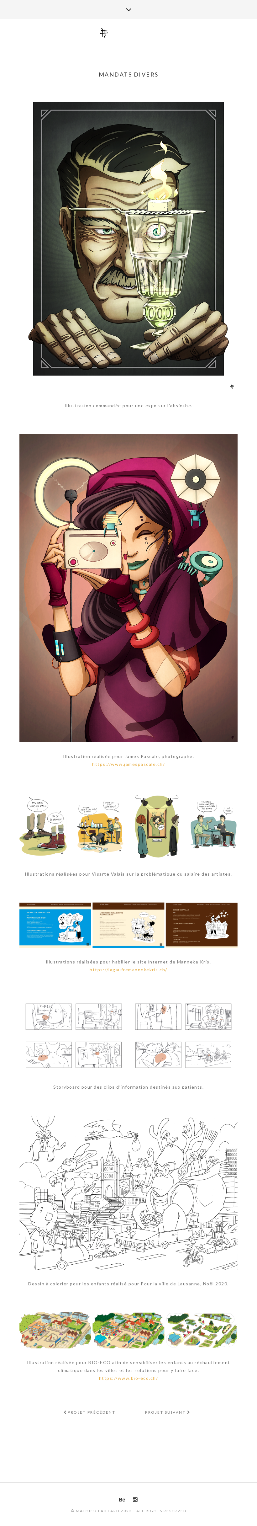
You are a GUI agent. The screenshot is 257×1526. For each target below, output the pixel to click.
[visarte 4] (43, 826)
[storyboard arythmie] (183, 1016)
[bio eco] (128, 1330)
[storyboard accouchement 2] (73, 1016)
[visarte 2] (157, 826)
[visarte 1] (213, 826)
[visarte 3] (100, 826)
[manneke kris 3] (55, 925)
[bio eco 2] (55, 1330)
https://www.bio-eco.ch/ (128, 1378)
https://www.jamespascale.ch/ (128, 764)
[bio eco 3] (201, 1330)
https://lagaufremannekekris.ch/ (128, 969)
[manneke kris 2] (128, 925)
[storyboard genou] (183, 1055)
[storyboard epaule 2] (73, 1055)
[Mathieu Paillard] (128, 33)
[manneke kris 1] (201, 925)
